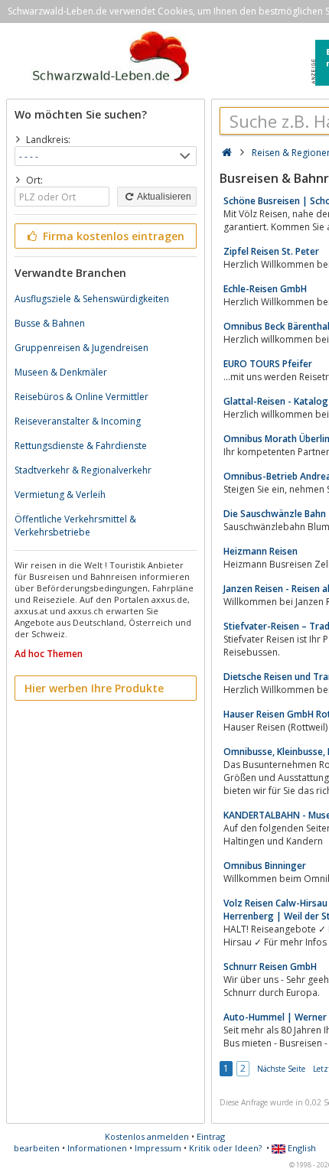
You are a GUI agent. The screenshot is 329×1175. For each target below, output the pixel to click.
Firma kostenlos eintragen (112, 236)
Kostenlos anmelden (147, 1136)
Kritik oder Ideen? (225, 1148)
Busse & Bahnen (50, 323)
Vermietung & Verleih (60, 494)
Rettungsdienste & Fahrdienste (81, 445)
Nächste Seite (281, 1068)
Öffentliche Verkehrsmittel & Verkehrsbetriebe (75, 526)
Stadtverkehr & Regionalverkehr (83, 470)
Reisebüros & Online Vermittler (81, 396)
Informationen (97, 1148)
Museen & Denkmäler (61, 372)
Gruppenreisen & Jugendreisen (81, 347)
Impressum (158, 1148)
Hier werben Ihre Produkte (94, 688)
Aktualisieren (163, 196)
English (300, 1148)
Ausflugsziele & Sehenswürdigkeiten (92, 298)
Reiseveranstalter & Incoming (78, 421)
